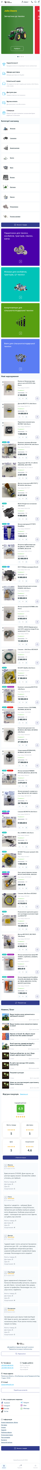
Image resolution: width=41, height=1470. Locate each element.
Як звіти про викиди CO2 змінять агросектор (22, 1063)
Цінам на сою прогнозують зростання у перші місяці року (24, 1083)
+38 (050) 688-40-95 (7, 1365)
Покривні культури (17, 1072)
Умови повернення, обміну (9, 1422)
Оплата (3, 1427)
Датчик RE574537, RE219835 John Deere (27, 935)
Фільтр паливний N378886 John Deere (28, 607)
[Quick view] (3, 382)
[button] (17, 56)
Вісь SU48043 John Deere (26, 832)
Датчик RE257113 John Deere (27, 403)
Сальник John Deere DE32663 (27, 893)
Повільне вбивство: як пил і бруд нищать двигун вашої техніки (22, 1054)
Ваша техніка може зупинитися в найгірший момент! (22, 1015)
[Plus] (26, 398)
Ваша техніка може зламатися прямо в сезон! (24, 1025)
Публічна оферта (6, 1432)
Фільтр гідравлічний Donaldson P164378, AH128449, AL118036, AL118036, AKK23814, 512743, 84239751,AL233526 (28, 980)
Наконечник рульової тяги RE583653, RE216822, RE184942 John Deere (28, 730)
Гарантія (3, 1430)
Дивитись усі (24, 1094)
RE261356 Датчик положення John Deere (27, 504)
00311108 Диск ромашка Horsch (28, 567)
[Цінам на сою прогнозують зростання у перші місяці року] (5, 1085)
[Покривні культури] (5, 1075)
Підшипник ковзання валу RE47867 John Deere (26, 423)
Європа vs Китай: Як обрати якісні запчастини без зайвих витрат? (22, 1034)
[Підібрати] (17, 33)
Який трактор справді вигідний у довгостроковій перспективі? (22, 1044)
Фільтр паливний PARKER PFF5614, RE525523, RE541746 (27, 772)
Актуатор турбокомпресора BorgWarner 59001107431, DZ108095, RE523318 (26, 546)
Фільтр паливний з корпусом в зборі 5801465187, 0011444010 (27, 792)
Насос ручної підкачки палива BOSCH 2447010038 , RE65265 (27, 873)
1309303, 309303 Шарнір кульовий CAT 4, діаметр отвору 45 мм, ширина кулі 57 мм (28, 629)
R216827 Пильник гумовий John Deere (28, 853)
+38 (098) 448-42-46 (7, 1368)
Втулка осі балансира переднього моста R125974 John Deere (26, 383)
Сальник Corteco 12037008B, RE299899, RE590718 (27, 708)
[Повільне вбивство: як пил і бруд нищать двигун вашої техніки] (5, 1056)
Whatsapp (26, 1408)
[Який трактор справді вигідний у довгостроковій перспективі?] (5, 1046)
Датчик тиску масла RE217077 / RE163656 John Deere (28, 484)
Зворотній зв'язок (6, 1442)
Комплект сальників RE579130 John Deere (27, 688)
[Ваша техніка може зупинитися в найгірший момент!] (5, 1017)
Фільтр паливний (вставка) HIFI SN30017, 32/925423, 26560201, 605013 (28, 957)
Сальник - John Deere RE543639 (28, 649)
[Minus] (19, 398)
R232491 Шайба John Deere (26, 668)
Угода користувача (7, 1435)
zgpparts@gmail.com (7, 1384)
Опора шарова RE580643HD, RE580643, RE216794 (27, 751)
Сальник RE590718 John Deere (27, 811)
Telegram (26, 1402)
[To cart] (37, 398)
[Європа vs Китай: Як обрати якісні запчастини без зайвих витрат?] (5, 1036)
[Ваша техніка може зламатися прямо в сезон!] (5, 1026)
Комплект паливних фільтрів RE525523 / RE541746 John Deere (28, 443)
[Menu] (2, 2)
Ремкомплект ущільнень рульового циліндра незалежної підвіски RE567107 (28, 914)
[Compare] (3, 384)
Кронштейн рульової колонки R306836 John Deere (27, 587)
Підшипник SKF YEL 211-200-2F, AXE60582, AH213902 (28, 464)
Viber (25, 1405)
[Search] (35, 2)
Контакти (4, 1440)
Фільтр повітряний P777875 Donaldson (27, 525)
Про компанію (5, 1437)
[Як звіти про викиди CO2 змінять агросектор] (5, 1065)
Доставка (4, 1425)
